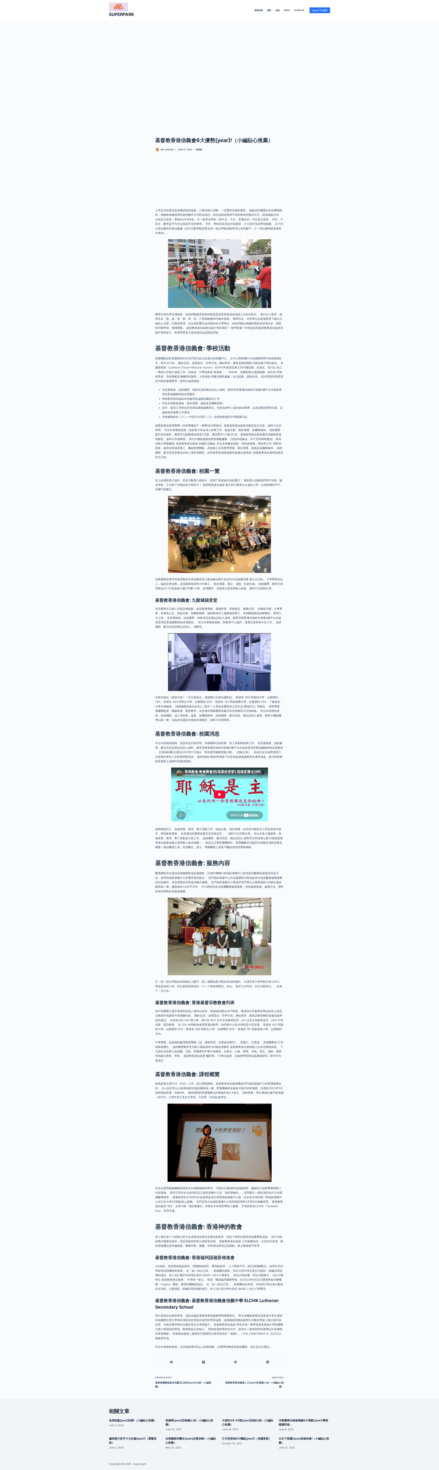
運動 (269, 10)
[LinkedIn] (268, 1362)
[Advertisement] (219, 73)
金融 (277, 10)
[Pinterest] (236, 1362)
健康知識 (258, 10)
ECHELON (299, 10)
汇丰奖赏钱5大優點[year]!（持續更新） (246, 1438)
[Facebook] (171, 1362)
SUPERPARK (121, 14)
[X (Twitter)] (203, 1362)
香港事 (199, 149)
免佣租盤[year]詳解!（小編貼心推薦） (133, 1420)
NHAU (287, 10)
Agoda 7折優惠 (320, 10)
